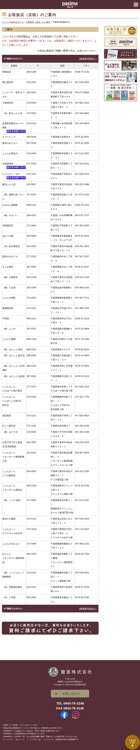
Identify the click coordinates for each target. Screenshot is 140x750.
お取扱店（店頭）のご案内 (38, 22)
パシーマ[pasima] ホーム (13, 22)
